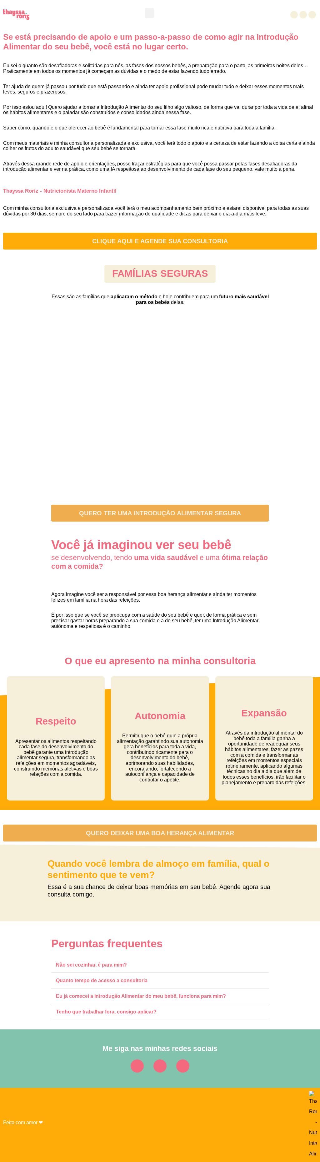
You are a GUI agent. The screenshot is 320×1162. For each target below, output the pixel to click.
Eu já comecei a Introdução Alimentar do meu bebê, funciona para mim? (141, 996)
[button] (149, 13)
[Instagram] (303, 14)
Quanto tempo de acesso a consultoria (102, 980)
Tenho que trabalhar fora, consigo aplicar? (106, 1011)
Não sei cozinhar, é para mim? (91, 964)
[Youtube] (312, 14)
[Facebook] (294, 14)
